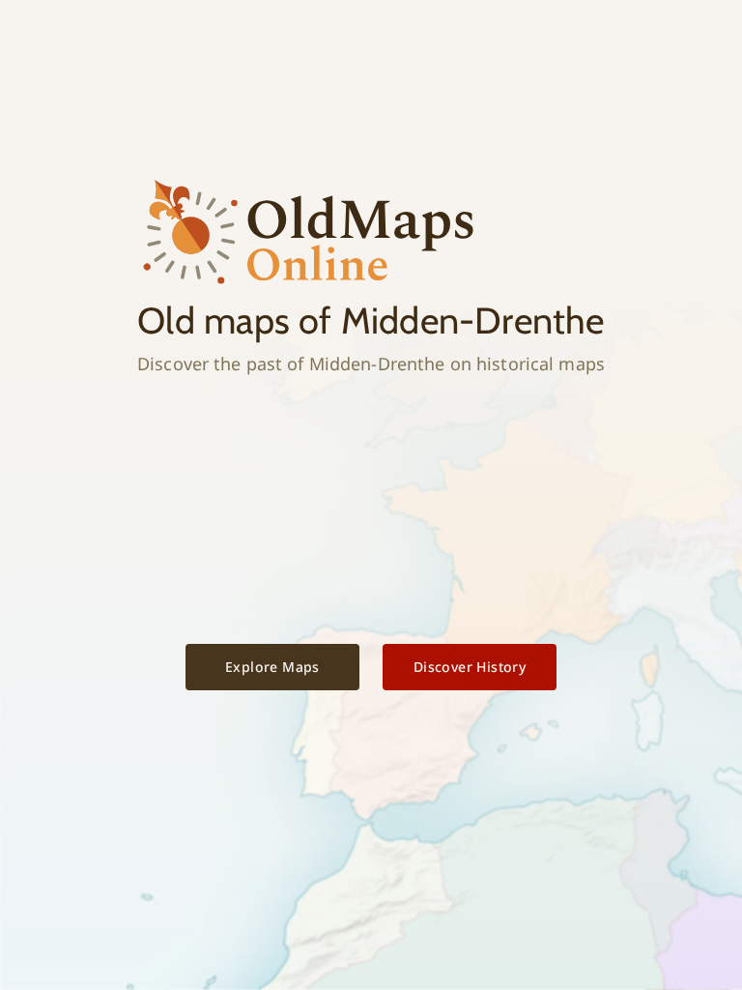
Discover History (470, 666)
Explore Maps (272, 666)
